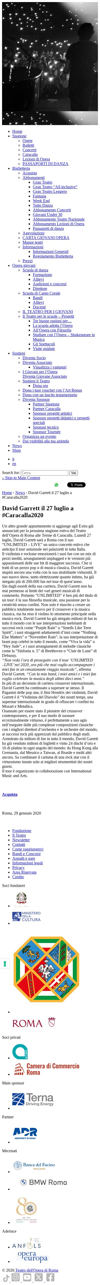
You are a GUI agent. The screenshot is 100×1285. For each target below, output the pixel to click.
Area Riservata (24, 872)
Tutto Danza (43, 205)
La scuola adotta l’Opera (53, 325)
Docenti (39, 307)
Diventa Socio (34, 358)
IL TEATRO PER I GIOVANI (48, 311)
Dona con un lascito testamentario (50, 395)
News (17, 445)
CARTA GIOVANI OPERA (46, 237)
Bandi (38, 298)
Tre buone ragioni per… (52, 321)
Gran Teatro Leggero (50, 191)
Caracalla (30, 154)
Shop (16, 450)
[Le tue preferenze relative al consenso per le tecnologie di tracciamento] (5, 964)
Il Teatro (19, 835)
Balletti (28, 145)
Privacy (18, 867)
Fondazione (21, 830)
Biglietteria (21, 168)
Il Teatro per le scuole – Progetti (48, 316)
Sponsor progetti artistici (52, 413)
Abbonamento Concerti (52, 210)
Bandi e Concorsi (26, 854)
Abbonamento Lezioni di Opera (58, 224)
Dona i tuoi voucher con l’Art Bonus (52, 390)
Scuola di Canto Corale (41, 293)
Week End (41, 201)
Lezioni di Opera (36, 159)
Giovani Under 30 (47, 214)
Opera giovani (23, 265)
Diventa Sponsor (36, 399)
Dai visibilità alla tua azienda (46, 441)
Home (17, 131)
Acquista (30, 173)
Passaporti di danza (48, 228)
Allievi (38, 279)
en (14, 463)
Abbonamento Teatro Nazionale (59, 219)
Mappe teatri (33, 242)
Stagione (19, 136)
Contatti (18, 844)
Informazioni (33, 247)
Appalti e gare (23, 858)
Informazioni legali (27, 863)
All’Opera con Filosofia (52, 330)
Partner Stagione (46, 404)
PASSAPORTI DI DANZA (45, 164)
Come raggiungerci (27, 849)
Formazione (42, 274)
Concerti (29, 150)
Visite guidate (44, 348)
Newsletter (21, 840)
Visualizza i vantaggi (49, 367)
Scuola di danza (35, 270)
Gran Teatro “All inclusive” (55, 187)
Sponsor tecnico (46, 427)
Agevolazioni (33, 233)
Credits (18, 877)
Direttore (40, 288)
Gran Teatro (42, 182)
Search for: (11, 472)
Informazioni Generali (50, 251)
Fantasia (39, 196)
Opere (28, 140)
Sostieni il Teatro (36, 381)
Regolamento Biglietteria (53, 256)
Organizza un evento (39, 436)
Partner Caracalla (47, 409)
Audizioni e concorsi (49, 284)
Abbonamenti (34, 177)
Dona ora (40, 385)
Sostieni (18, 353)
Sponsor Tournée (47, 432)
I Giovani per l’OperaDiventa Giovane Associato (45, 374)
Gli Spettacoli (44, 344)
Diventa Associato (37, 362)
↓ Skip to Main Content (21, 478)
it (13, 459)
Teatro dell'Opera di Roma (36, 1270)
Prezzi (28, 261)
